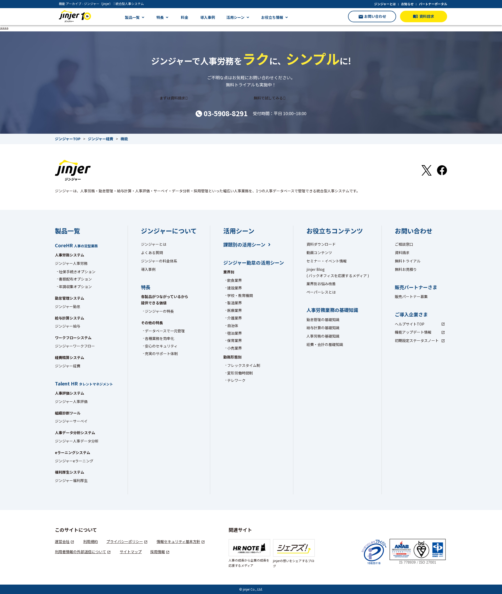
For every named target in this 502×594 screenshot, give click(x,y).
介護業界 (234, 318)
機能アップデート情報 (413, 332)
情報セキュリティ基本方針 (178, 541)
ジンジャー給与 (67, 326)
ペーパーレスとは (321, 292)
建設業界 (234, 287)
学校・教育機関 (240, 295)
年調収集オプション (75, 286)
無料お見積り (406, 269)
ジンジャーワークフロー (75, 346)
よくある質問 (152, 252)
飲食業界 (234, 280)
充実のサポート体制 (161, 353)
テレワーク (236, 380)
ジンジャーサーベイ (71, 421)
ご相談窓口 (404, 244)
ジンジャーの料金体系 (159, 261)
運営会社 (62, 541)
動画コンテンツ (319, 252)
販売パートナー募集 (411, 296)
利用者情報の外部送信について (80, 551)
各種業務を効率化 (159, 338)
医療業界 (234, 310)
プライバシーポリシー (124, 541)
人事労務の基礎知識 (322, 336)
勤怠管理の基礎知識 (322, 319)
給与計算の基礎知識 (322, 327)
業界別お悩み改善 (321, 283)
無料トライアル (407, 261)
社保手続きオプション (77, 271)
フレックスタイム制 (243, 365)
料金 (184, 17)
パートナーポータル (433, 4)
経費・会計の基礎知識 (324, 344)
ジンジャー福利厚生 (71, 480)
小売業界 (234, 348)
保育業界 (234, 340)
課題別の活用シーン (244, 244)
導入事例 (207, 17)
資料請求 (402, 252)
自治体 (232, 325)
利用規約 (90, 541)
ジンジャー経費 (67, 365)
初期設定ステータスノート (417, 340)
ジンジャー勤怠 (67, 306)
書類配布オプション (75, 279)
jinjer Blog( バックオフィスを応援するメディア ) (337, 272)
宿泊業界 (234, 333)
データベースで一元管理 (165, 330)
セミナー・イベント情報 (326, 261)
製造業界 (234, 302)
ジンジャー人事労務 (71, 263)
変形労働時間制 (240, 373)
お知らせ (407, 4)
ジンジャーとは (385, 4)
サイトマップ (131, 551)
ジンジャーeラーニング (74, 460)
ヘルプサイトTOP (409, 324)
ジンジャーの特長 (159, 311)
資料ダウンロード (321, 244)
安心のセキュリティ (161, 346)
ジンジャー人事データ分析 (77, 441)
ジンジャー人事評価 (71, 401)
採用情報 (157, 551)
